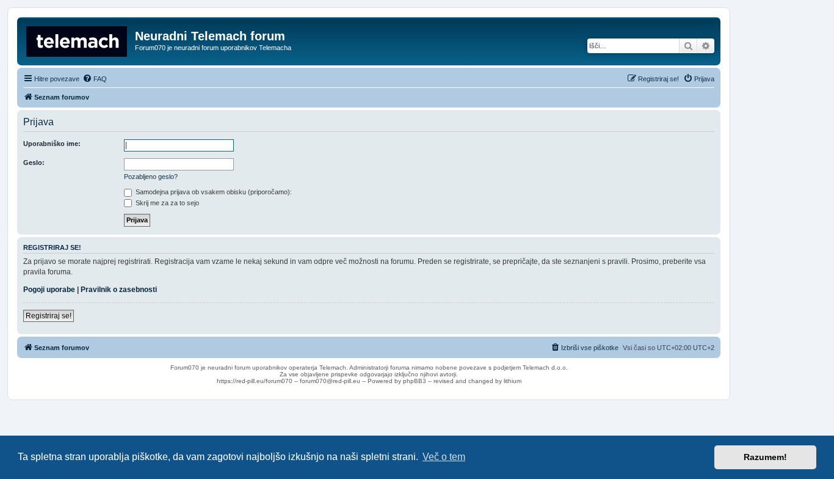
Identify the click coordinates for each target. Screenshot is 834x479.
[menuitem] (94, 78)
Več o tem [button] (443, 457)
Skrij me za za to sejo (166, 203)
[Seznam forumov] (77, 39)
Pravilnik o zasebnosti (119, 289)
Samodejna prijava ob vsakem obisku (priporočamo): (213, 192)
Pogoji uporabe (49, 289)
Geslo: (34, 162)
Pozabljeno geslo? (151, 176)
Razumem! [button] (765, 457)
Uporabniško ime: (52, 143)
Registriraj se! (48, 316)
